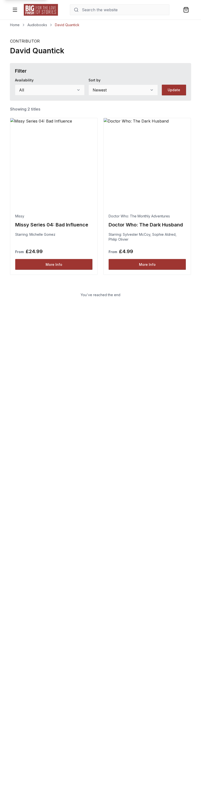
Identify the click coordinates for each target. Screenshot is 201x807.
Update (174, 90)
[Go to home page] (41, 10)
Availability (24, 80)
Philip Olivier (118, 239)
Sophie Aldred (164, 234)
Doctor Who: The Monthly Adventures (139, 216)
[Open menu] (15, 10)
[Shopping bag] (186, 10)
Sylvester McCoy (136, 234)
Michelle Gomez (42, 234)
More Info (54, 264)
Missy (19, 216)
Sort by (94, 80)
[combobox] (50, 90)
